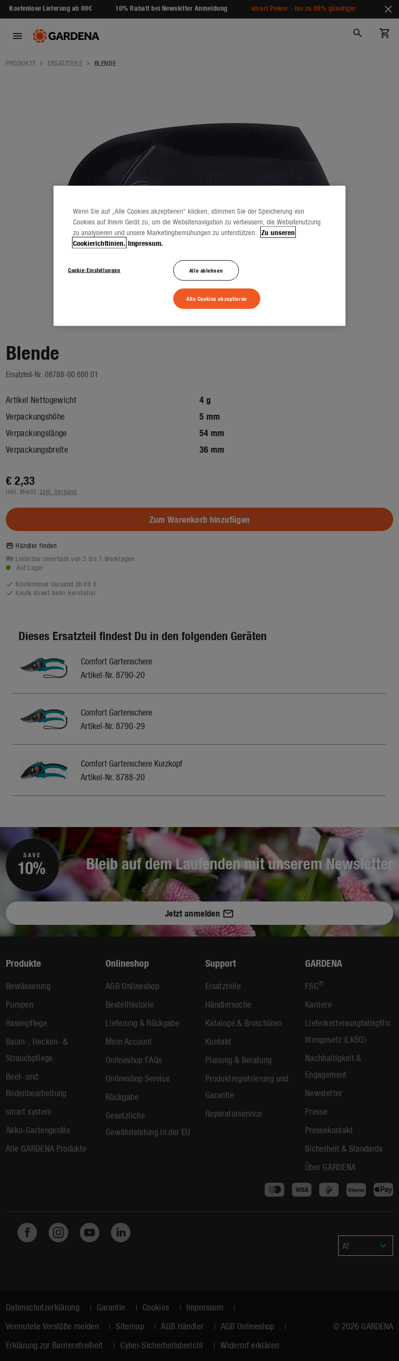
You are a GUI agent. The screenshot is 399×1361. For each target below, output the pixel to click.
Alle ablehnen (206, 270)
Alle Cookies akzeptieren (216, 298)
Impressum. (145, 243)
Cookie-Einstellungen (94, 270)
